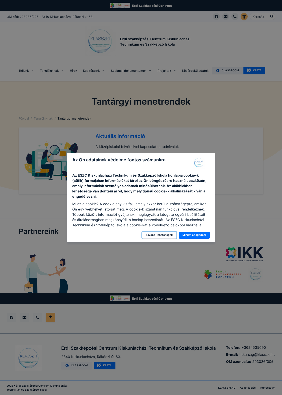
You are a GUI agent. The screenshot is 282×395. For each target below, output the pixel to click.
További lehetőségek (159, 234)
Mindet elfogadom (194, 234)
